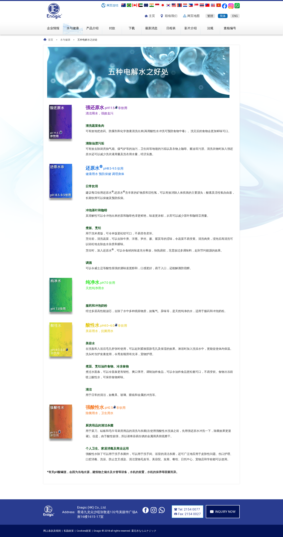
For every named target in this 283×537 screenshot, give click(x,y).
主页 (152, 16)
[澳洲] (123, 5)
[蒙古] (179, 5)
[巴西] (129, 5)
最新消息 (151, 28)
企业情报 (53, 28)
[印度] (151, 5)
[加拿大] (134, 5)
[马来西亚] (174, 5)
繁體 (210, 16)
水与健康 (73, 28)
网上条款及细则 (52, 530)
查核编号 (230, 28)
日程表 (171, 28)
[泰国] (201, 5)
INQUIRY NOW (225, 512)
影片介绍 (190, 28)
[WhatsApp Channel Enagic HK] (237, 5)
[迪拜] (140, 5)
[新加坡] (196, 5)
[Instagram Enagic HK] (231, 6)
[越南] (218, 5)
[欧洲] (146, 5)
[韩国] (168, 5)
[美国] (213, 5)
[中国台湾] (207, 5)
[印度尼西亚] (157, 5)
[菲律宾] (190, 5)
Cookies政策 (84, 530)
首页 (50, 39)
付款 (112, 28)
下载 (132, 28)
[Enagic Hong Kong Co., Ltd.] (54, 18)
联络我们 (171, 16)
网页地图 (193, 16)
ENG (235, 16)
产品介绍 (92, 28)
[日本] (162, 5)
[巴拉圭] (185, 5)
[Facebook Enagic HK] (224, 6)
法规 (210, 28)
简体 (223, 16)
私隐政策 (69, 530)
